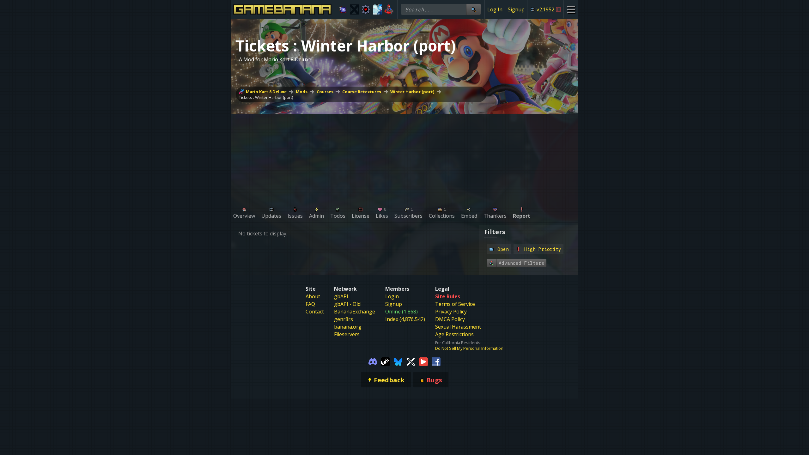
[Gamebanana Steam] (385, 361)
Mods (301, 91)
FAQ (310, 303)
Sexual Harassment (458, 326)
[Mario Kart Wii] (389, 9)
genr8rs (343, 319)
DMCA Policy (450, 319)
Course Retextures (361, 91)
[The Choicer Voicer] (377, 9)
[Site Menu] (570, 9)
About (313, 296)
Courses (325, 91)
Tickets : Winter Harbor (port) (266, 97)
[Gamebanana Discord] (373, 361)
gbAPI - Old (347, 303)
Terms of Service (455, 303)
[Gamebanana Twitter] (411, 361)
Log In (494, 9)
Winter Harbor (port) (412, 91)
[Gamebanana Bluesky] (398, 361)
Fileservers (347, 334)
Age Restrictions (454, 334)
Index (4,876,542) (405, 319)
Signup (516, 9)
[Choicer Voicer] (354, 9)
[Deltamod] (366, 9)
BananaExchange (354, 311)
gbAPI (341, 296)
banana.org (348, 326)
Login (392, 296)
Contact (315, 311)
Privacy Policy (451, 311)
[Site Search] (473, 9)
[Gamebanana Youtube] (423, 361)
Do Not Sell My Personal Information (469, 348)
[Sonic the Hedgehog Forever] (343, 9)
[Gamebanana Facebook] (436, 361)
